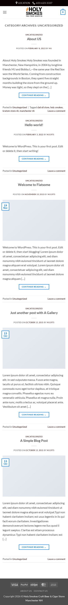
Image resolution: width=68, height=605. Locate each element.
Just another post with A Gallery (34, 313)
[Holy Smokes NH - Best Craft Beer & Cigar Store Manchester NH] (34, 12)
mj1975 (50, 134)
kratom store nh (11, 110)
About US (34, 39)
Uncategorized (34, 35)
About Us (26, 591)
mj (50, 48)
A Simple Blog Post (34, 441)
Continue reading (34, 95)
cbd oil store (43, 107)
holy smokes (56, 107)
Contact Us (41, 591)
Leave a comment (56, 110)
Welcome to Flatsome (34, 185)
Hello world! (34, 125)
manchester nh (27, 110)
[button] (5, 12)
